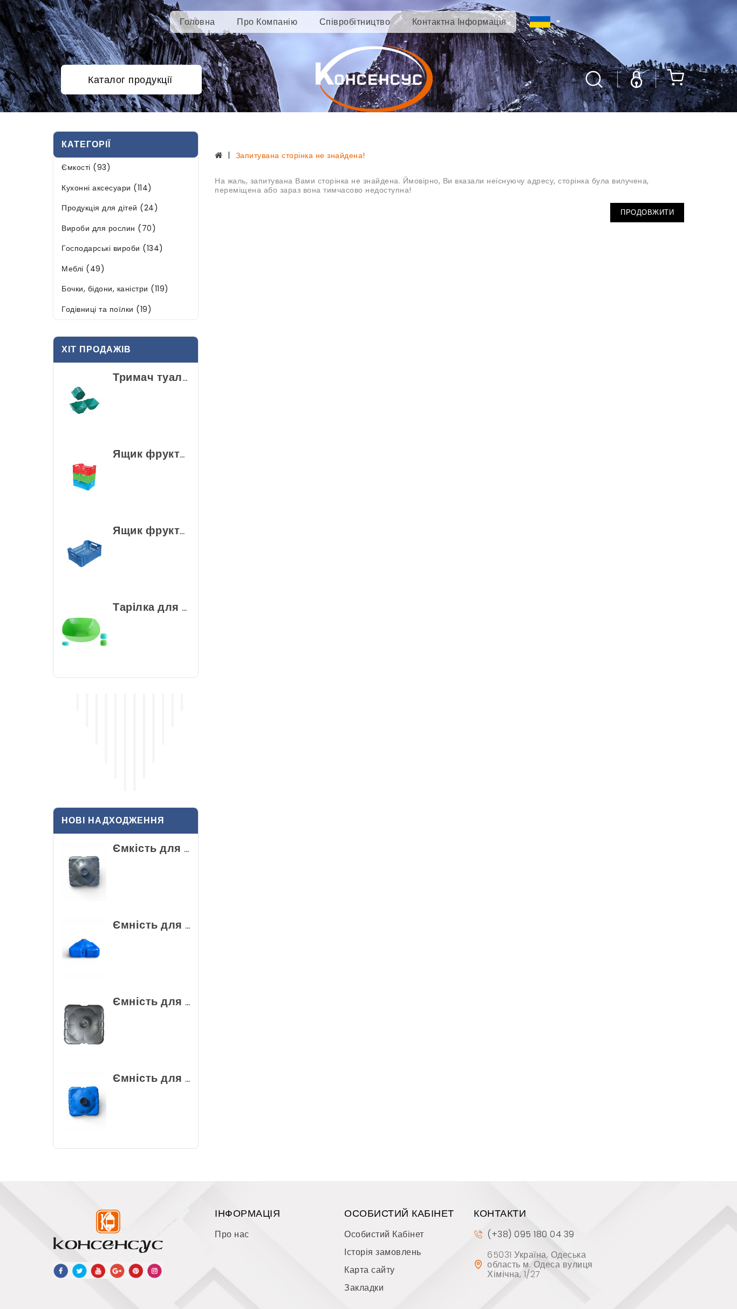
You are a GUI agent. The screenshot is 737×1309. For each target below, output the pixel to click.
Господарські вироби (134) (112, 248)
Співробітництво (355, 22)
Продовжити (647, 212)
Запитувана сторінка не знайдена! (300, 155)
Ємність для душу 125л (178, 1078)
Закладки (364, 1287)
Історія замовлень (382, 1252)
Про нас (232, 1234)
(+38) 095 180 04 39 (531, 1234)
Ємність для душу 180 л (180, 924)
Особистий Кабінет (384, 1234)
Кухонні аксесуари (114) (107, 187)
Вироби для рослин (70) (109, 228)
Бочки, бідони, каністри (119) (115, 288)
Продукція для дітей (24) (110, 207)
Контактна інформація (459, 22)
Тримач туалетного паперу (187, 377)
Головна (197, 22)
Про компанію (267, 22)
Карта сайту (369, 1270)
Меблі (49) (83, 268)
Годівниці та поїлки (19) (107, 309)
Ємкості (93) (86, 167)
